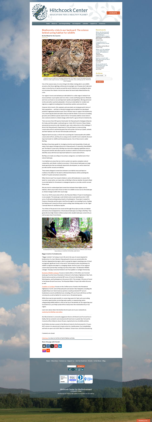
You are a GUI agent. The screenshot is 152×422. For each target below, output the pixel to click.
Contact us (62, 360)
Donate (113, 13)
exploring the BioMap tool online (52, 312)
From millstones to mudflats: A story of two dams (102, 43)
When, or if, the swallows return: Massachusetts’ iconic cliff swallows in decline (103, 51)
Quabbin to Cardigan (48, 286)
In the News (97, 360)
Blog (104, 360)
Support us (70, 360)
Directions (54, 360)
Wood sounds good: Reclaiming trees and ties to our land (102, 65)
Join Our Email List (81, 360)
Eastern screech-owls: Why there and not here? (103, 58)
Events (90, 360)
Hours (48, 360)
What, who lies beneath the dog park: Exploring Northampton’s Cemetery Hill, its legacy (103, 34)
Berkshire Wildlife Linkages (50, 273)
